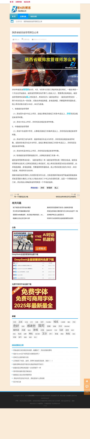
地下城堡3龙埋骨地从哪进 (22, 207)
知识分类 (27, 2)
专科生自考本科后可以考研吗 (66, 197)
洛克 (29, 330)
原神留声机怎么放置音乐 (55, 214)
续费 (25, 334)
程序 (72, 330)
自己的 (37, 334)
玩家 (61, 330)
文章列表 (19, 2)
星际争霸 (67, 326)
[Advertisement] (45, 423)
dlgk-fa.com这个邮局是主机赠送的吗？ (26, 354)
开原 (74, 322)
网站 (31, 333)
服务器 (16, 329)
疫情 (67, 330)
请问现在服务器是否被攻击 (22, 371)
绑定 (14, 334)
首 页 (11, 2)
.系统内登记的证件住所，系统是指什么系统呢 (28, 378)
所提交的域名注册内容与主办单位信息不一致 (62, 211)
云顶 (26, 322)
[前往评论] (86, 386)
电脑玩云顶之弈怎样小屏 (21, 218)
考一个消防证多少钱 (21, 197)
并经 (69, 113)
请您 (74, 334)
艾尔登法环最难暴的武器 (21, 211)
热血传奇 (49, 330)
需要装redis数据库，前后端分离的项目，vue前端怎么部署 (29, 214)
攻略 (54, 326)
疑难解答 (69, 395)
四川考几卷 (17, 382)
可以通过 (48, 322)
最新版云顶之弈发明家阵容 (22, 375)
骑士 (35, 337)
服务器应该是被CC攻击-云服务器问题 (60, 207)
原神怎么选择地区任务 (21, 357)
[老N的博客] (21, 4)
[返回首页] (86, 381)
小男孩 (45, 406)
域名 (56, 321)
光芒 (42, 322)
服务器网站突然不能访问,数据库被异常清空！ (28, 364)
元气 (31, 322)
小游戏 (63, 322)
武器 (23, 330)
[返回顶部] (86, 392)
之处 (20, 321)
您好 (16, 325)
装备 (56, 334)
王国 (55, 330)
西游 (62, 334)
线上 (28, 96)
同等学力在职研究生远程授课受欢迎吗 (60, 218)
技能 (48, 326)
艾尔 (44, 333)
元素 (36, 322)
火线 (42, 330)
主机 (14, 322)
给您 (19, 334)
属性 (69, 322)
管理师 (26, 89)
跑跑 (25, 337)
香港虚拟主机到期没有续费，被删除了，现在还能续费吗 (32, 350)
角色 (68, 333)
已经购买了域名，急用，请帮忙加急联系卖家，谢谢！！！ (33, 361)
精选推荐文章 (55, 395)
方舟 (60, 326)
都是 (30, 337)
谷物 (14, 337)
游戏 (35, 329)
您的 (23, 326)
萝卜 (51, 334)
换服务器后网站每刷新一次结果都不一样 (27, 368)
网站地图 (62, 395)
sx (18, 39)
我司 (41, 325)
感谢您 (31, 325)
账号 (20, 337)
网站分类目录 (46, 395)
